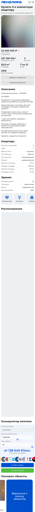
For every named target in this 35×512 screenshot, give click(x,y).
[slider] (17, 439)
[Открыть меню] (33, 2)
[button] (17, 470)
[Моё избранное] (29, 2)
